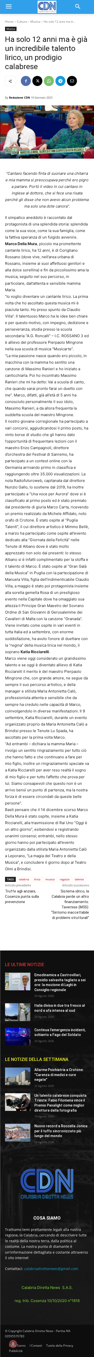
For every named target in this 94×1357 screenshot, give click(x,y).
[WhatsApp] (49, 81)
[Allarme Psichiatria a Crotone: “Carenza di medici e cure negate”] (17, 1076)
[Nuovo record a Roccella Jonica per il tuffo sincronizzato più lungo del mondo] (17, 1132)
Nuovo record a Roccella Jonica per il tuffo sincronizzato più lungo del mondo (60, 1131)
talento (79, 879)
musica (50, 879)
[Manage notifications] (13, 1344)
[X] (37, 81)
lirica (37, 879)
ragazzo (65, 879)
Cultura (22, 21)
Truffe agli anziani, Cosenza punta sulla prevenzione (22, 896)
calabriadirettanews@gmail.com (51, 1268)
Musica (35, 21)
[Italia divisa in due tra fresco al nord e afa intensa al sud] (17, 1012)
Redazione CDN (19, 97)
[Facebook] (26, 81)
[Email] (72, 81)
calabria (24, 879)
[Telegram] (60, 81)
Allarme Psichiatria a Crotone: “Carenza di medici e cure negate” (59, 1075)
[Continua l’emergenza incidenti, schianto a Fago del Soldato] (17, 1036)
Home (9, 21)
